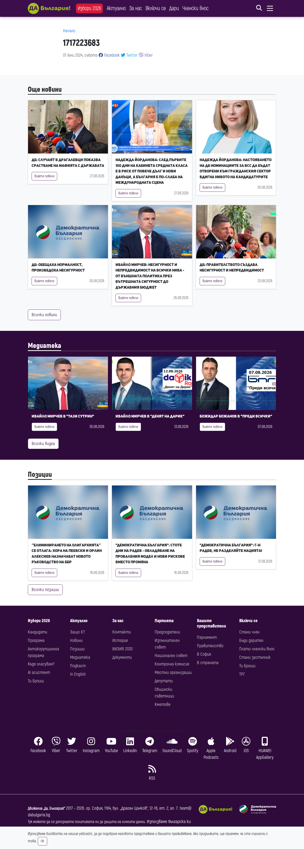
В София (204, 654)
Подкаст (78, 666)
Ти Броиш (36, 681)
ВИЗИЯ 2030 (122, 649)
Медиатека (44, 345)
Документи (122, 657)
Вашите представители (211, 623)
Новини (76, 640)
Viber (148, 55)
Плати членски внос (257, 649)
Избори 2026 (89, 8)
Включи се (156, 8)
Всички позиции (45, 589)
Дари (174, 8)
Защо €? (77, 632)
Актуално (116, 8)
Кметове (162, 704)
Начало (69, 31)
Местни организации (173, 672)
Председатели (167, 632)
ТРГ (242, 674)
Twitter (131, 55)
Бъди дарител (251, 640)
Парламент (207, 637)
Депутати (164, 681)
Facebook (111, 55)
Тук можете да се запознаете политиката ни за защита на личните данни (86, 821)
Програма (36, 640)
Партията (164, 620)
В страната (208, 662)
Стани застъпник (255, 657)
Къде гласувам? (41, 664)
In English (78, 674)
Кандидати (37, 632)
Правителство (210, 646)
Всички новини (44, 315)
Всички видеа (43, 443)
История (120, 640)
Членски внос (195, 8)
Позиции (40, 474)
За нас (135, 8)
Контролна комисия (172, 664)
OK (42, 841)
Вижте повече (44, 176)
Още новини (45, 89)
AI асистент (39, 672)
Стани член (249, 632)
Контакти (121, 632)
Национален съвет (171, 655)
